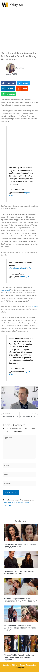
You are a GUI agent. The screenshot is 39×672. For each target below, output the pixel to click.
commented (5, 290)
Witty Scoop (19, 5)
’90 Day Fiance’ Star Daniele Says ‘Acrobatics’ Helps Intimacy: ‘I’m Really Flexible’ (20, 628)
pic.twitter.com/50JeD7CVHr (20, 268)
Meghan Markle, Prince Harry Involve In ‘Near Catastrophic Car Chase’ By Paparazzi (20, 657)
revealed (35, 306)
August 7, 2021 (25, 277)
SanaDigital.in (19, 668)
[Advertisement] (19, 30)
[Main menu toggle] (34, 5)
